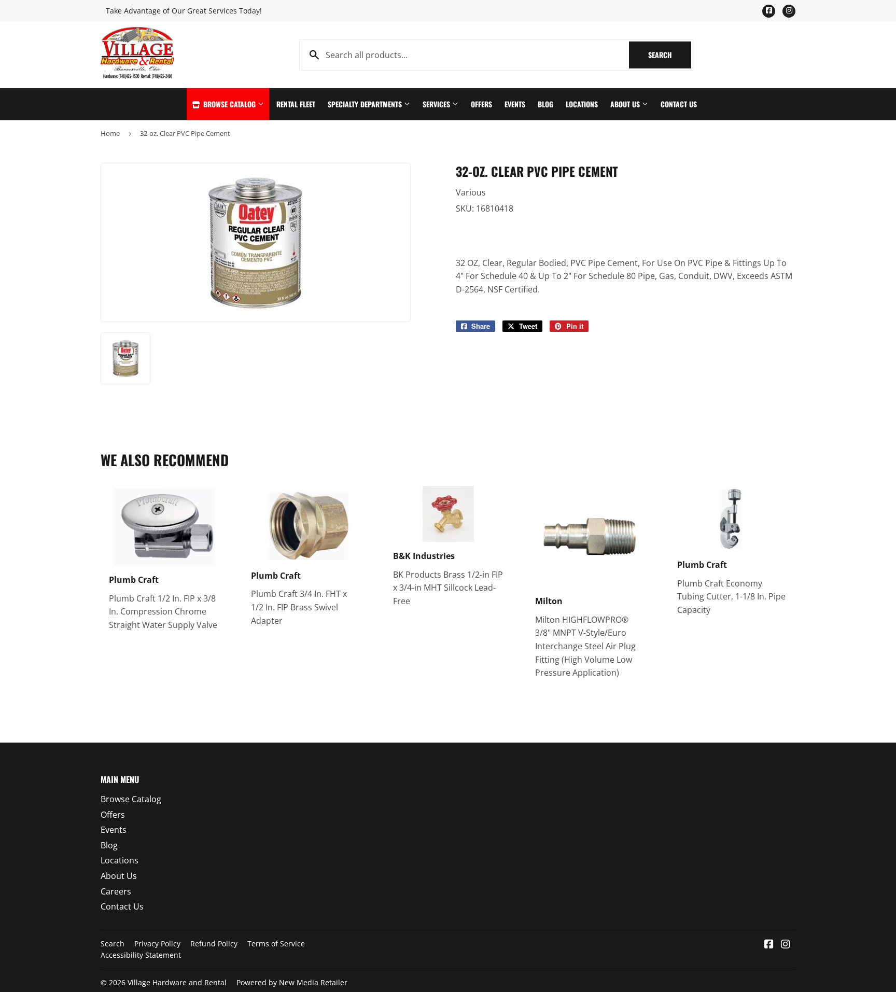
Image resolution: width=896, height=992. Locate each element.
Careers (116, 891)
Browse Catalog (229, 104)
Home (110, 133)
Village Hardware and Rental (177, 982)
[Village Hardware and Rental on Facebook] (769, 945)
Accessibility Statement (141, 955)
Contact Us (679, 104)
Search (669, 54)
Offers (481, 104)
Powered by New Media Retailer (291, 982)
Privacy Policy (157, 943)
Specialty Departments (366, 104)
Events (515, 104)
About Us (626, 104)
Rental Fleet (295, 104)
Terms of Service (276, 943)
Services (437, 104)
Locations (582, 104)
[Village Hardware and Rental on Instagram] (785, 945)
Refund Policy (213, 943)
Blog (545, 104)
